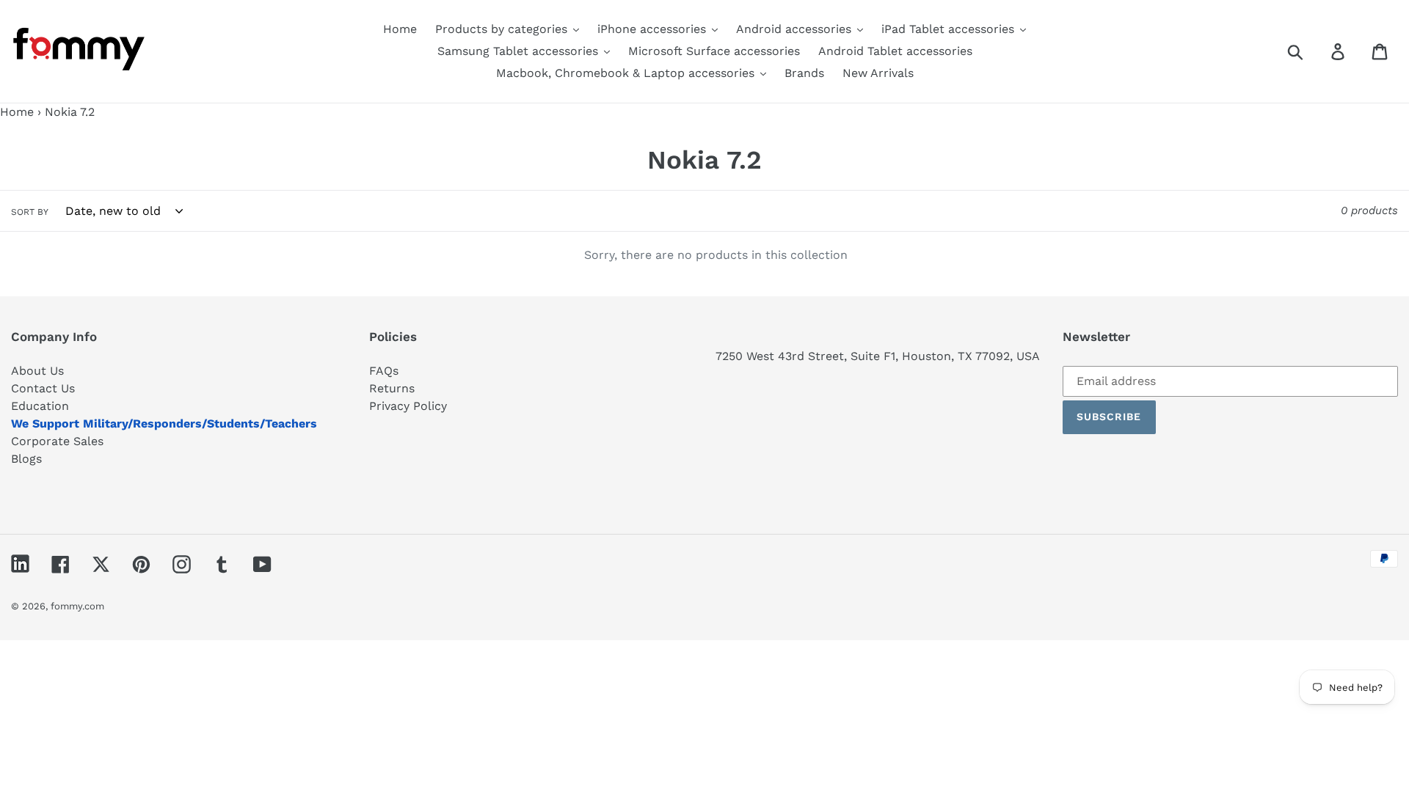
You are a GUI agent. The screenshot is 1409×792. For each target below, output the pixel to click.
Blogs (26, 459)
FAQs (383, 371)
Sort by (29, 212)
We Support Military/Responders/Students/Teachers (164, 423)
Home (17, 112)
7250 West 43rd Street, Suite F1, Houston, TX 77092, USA (878, 356)
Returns (392, 388)
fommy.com (77, 606)
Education (40, 406)
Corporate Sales (57, 441)
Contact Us (43, 388)
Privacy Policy (408, 406)
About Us (37, 371)
